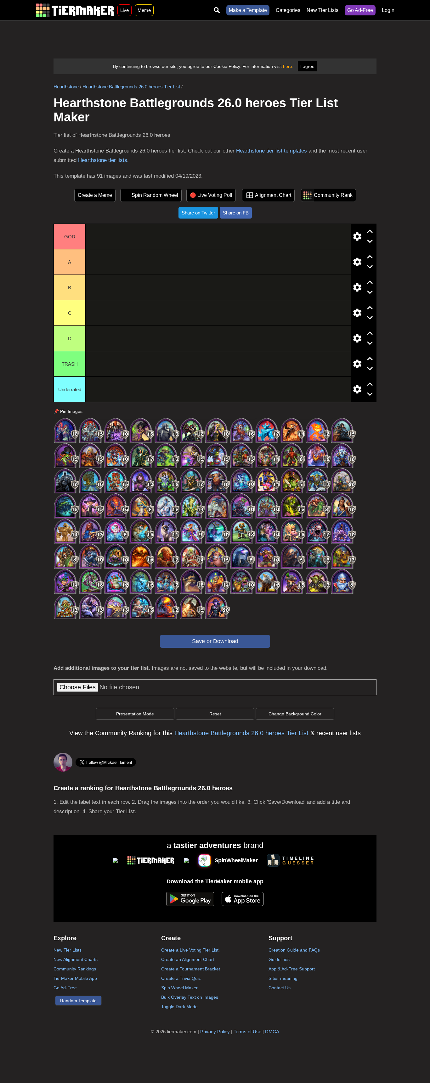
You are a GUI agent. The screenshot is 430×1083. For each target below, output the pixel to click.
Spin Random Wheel (155, 195)
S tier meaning (283, 978)
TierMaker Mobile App (75, 978)
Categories (288, 10)
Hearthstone (66, 86)
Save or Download (215, 641)
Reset (215, 713)
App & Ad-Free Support (292, 968)
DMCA (272, 1031)
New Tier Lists (322, 10)
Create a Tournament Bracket (190, 968)
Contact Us (280, 987)
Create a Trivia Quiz (181, 978)
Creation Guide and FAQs (294, 949)
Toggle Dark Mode (179, 1006)
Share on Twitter (198, 212)
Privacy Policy (215, 1031)
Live (124, 10)
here (287, 66)
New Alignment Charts (76, 959)
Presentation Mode (135, 713)
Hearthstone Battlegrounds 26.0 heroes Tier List (131, 86)
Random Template (78, 1000)
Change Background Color (295, 713)
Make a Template (248, 10)
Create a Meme (95, 195)
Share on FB (236, 212)
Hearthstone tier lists (102, 160)
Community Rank (333, 195)
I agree (307, 66)
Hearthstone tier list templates (271, 151)
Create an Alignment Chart (187, 959)
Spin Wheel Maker (179, 987)
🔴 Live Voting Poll (211, 195)
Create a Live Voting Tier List (189, 949)
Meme (144, 10)
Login (388, 10)
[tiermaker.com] (75, 10)
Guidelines (279, 959)
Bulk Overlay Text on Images (189, 997)
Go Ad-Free (360, 10)
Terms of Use (247, 1031)
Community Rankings (75, 968)
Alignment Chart (273, 195)
